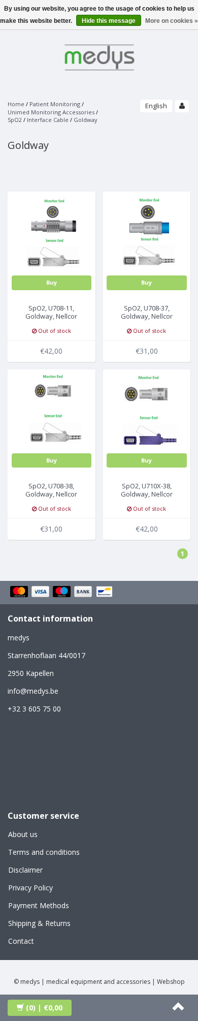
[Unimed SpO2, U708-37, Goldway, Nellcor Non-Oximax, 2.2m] (147, 235)
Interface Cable (48, 119)
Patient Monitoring (54, 104)
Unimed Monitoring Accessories (51, 112)
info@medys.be (33, 691)
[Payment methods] (62, 592)
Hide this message (109, 20)
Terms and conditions (44, 852)
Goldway (85, 119)
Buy (51, 282)
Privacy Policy (30, 887)
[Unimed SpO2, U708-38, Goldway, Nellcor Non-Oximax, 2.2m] (52, 412)
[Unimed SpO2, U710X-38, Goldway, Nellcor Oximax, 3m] (147, 412)
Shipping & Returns (39, 923)
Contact (21, 941)
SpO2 (15, 119)
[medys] (99, 55)
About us (23, 834)
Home (16, 104)
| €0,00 (44, 1007)
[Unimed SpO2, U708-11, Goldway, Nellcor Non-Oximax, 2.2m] (52, 235)
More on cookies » (171, 20)
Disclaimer (25, 870)
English (156, 105)
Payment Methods (38, 905)
